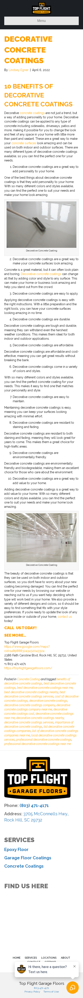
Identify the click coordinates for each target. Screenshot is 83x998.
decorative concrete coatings (48, 700)
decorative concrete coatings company (29, 705)
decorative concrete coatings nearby (40, 718)
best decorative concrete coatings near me (45, 687)
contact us (65, 616)
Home (16, 957)
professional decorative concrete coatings (44, 739)
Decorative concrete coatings (41, 274)
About (65, 957)
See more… (15, 635)
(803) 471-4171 (34, 805)
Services (31, 957)
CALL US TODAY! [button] (20, 628)
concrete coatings (32, 113)
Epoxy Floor (16, 849)
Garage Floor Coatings (27, 857)
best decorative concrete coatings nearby (31, 692)
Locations (49, 957)
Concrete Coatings (24, 866)
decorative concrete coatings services (29, 722)
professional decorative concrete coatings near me (37, 744)
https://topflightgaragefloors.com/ (28, 668)
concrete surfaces (23, 143)
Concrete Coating (28, 679)
